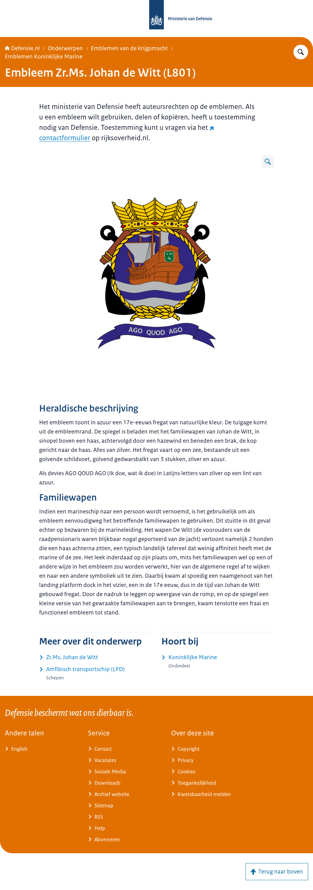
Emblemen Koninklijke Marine (44, 56)
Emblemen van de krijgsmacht (129, 48)
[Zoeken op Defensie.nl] (300, 52)
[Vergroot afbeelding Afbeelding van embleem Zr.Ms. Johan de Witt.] (268, 162)
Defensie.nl (25, 48)
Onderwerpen (65, 48)
